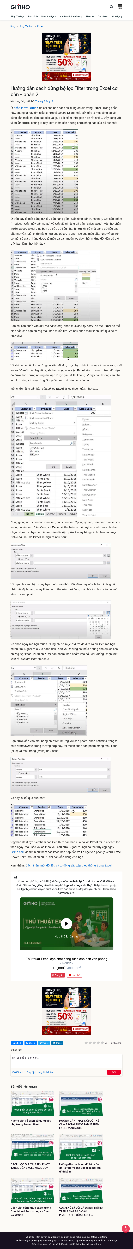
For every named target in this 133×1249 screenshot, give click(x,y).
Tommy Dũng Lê (44, 101)
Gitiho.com (17, 852)
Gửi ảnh (19, 1072)
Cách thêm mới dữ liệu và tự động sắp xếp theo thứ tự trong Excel (68, 865)
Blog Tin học (17, 16)
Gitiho (34, 108)
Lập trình (33, 16)
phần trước (21, 108)
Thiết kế (90, 16)
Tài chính (103, 16)
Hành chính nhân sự (71, 16)
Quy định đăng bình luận (40, 1072)
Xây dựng (117, 16)
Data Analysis (48, 16)
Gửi (114, 1072)
